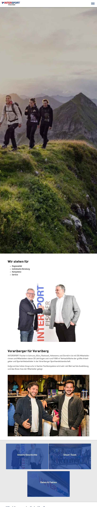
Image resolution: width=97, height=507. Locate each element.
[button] (92, 3)
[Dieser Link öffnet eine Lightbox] (48, 311)
